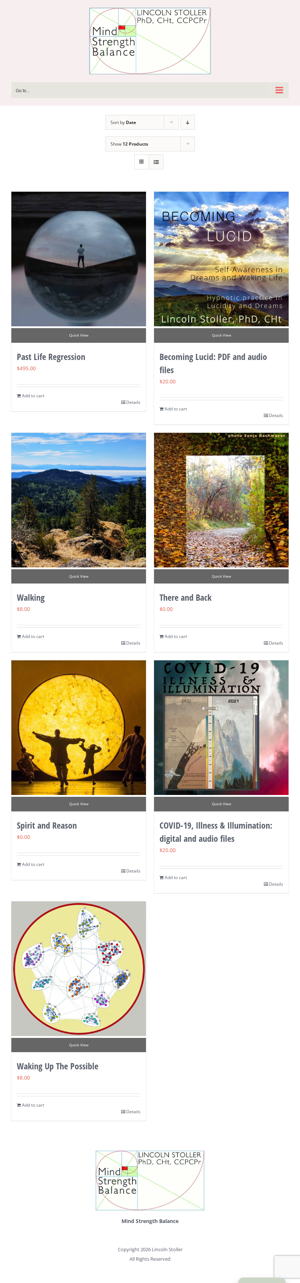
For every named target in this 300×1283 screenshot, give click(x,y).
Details (133, 402)
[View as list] (156, 162)
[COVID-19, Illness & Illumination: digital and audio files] (221, 727)
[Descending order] (188, 122)
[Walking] (78, 500)
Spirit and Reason (47, 825)
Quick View (79, 335)
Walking (31, 597)
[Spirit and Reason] (78, 727)
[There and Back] (221, 500)
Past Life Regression (51, 356)
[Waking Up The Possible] (78, 968)
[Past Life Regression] (78, 259)
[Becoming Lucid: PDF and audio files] (221, 259)
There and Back (185, 597)
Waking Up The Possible (57, 1066)
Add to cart (33, 396)
